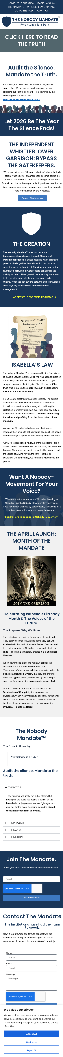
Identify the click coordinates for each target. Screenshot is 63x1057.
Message (10, 974)
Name (9, 953)
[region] (31, 1031)
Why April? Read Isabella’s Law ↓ (21, 99)
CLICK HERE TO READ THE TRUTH (31, 40)
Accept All (31, 1034)
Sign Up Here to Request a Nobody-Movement (31, 516)
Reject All (31, 1050)
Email (8, 963)
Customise (31, 1042)
